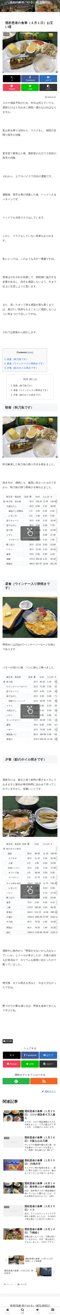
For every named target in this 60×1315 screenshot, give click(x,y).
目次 (25, 379)
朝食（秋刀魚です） (16, 359)
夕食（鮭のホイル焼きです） (21, 367)
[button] (48, 87)
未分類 (9, 1041)
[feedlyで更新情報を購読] (16, 1081)
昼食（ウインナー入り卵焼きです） (24, 363)
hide (30, 352)
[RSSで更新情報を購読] (43, 1081)
